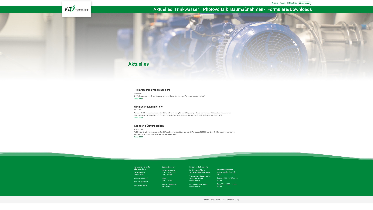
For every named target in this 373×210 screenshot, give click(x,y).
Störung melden (304, 3)
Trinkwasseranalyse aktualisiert (152, 89)
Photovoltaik (215, 10)
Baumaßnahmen (246, 10)
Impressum (215, 200)
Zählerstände (292, 3)
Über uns (275, 3)
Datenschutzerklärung (230, 200)
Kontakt (282, 3)
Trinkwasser (186, 10)
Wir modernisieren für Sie (148, 106)
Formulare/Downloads (289, 10)
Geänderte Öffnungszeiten (149, 125)
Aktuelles (162, 10)
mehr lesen (138, 98)
